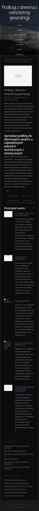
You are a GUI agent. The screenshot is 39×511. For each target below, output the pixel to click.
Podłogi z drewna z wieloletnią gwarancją (19, 12)
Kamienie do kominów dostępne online (15, 489)
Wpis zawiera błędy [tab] (13, 200)
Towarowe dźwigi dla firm (11, 459)
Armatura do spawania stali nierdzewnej (15, 492)
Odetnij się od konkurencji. (21, 258)
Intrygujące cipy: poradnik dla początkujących (16, 483)
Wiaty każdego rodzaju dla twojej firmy (14, 451)
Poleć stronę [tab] (26, 196)
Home (6, 59)
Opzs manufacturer (23, 301)
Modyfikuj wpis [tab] (27, 200)
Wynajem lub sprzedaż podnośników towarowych (24, 389)
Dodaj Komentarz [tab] (13, 196)
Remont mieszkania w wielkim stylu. (24, 344)
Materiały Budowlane (25, 59)
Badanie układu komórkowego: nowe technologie (18, 486)
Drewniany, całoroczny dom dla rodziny (24, 214)
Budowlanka (13, 59)
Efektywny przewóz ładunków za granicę (15, 480)
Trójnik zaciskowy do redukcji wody (14, 495)
